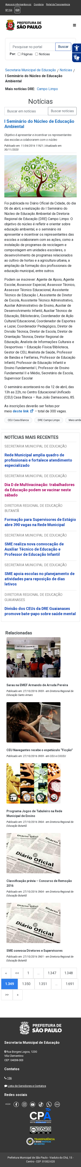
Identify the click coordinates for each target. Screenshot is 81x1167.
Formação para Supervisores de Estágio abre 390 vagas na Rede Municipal (40, 522)
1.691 (70, 984)
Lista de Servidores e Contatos (27, 1086)
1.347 (52, 973)
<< (17, 973)
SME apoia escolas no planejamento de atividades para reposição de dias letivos (40, 578)
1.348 (68, 973)
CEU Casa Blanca (18, 420)
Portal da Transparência (58, 4)
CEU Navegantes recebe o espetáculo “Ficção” (39, 750)
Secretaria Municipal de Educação (30, 70)
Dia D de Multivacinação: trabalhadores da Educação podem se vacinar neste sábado (40, 489)
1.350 (26, 984)
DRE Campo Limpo (49, 420)
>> (7, 995)
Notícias (44, 54)
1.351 (43, 984)
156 (9, 1078)
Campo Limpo (47, 89)
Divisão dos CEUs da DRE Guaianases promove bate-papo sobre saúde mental (40, 611)
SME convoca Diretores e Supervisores (34, 950)
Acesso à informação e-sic (18, 4)
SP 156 (8, 10)
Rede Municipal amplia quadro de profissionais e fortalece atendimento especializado (38, 460)
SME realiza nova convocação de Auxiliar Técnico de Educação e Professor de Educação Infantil (34, 549)
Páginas (27, 54)
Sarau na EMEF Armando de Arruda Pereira (37, 685)
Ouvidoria (39, 4)
